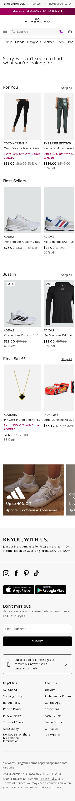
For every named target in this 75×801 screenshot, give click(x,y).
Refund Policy (12, 709)
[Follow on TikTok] (36, 575)
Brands (19, 42)
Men (61, 42)
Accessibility (11, 728)
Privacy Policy (12, 715)
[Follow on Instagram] (6, 575)
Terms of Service (14, 722)
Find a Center (53, 722)
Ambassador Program (59, 696)
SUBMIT (37, 641)
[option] (24, 131)
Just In (7, 42)
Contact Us (10, 689)
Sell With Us (52, 735)
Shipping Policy (12, 696)
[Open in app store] (19, 593)
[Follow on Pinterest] (26, 575)
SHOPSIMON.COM (14, 4)
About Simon (53, 715)
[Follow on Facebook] (16, 575)
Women (49, 42)
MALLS (36, 3)
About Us (51, 683)
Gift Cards (51, 728)
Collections (52, 709)
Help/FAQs (10, 683)
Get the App (52, 702)
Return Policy (11, 702)
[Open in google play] (50, 593)
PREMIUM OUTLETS (59, 3)
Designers (34, 42)
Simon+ (50, 689)
